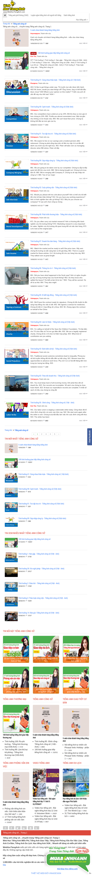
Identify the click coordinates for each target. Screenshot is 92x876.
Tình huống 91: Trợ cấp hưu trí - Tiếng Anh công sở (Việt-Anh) (53, 133)
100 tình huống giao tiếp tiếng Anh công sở (54, 53)
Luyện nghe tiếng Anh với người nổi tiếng (46, 15)
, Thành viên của (40, 33)
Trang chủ (6, 23)
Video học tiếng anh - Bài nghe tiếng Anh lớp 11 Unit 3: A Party (46, 819)
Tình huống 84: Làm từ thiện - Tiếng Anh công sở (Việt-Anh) (52, 322)
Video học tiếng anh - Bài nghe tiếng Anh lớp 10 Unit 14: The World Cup (76, 808)
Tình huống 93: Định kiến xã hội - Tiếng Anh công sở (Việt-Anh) (53, 348)
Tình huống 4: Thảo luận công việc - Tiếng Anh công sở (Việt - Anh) (43, 598)
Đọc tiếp (82, 43)
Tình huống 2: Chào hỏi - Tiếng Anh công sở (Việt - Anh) (39, 583)
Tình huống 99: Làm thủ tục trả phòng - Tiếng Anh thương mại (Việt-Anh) (16, 752)
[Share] (5, 828)
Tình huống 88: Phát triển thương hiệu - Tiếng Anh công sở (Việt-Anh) (56, 214)
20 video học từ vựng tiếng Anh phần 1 (76, 660)
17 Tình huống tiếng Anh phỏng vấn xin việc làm (16, 690)
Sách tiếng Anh (69, 15)
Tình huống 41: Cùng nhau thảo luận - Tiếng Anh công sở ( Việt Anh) (55, 80)
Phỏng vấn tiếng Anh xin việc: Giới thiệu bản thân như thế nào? (15, 811)
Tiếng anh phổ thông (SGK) (18, 15)
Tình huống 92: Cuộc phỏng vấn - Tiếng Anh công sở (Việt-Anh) (53, 187)
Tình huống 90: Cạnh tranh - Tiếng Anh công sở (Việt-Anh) (51, 106)
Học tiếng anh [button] (81, 19)
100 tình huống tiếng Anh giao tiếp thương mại (76, 690)
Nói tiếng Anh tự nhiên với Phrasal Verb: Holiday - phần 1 (77, 756)
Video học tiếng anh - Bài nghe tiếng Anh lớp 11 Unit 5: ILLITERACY (44, 801)
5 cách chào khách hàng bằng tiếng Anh (45, 30)
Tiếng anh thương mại (14, 699)
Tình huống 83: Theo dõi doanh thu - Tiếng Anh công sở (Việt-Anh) (55, 375)
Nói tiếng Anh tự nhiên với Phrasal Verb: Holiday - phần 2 (77, 747)
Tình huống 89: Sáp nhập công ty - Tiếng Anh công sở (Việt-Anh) (54, 160)
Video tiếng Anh (41, 762)
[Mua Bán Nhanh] (68, 852)
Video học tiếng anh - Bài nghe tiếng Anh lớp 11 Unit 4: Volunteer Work (46, 810)
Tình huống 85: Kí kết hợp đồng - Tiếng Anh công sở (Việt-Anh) (53, 295)
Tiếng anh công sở (43, 699)
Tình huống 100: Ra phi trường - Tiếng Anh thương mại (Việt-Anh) (16, 744)
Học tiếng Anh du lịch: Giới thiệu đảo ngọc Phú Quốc (75, 800)
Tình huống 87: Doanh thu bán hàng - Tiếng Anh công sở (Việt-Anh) (55, 241)
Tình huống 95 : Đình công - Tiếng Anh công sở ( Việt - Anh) (52, 402)
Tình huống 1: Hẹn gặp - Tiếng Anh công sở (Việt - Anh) (38, 554)
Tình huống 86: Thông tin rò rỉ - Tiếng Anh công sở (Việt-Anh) (53, 268)
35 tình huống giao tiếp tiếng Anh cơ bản (16, 660)
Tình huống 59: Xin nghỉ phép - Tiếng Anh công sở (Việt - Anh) (41, 568)
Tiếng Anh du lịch (72, 762)
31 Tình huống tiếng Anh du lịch (46, 660)
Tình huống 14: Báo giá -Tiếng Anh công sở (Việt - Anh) (38, 612)
